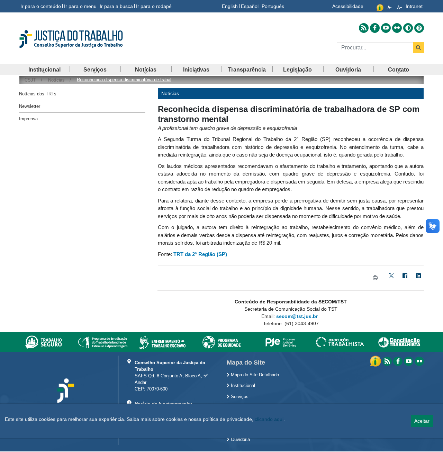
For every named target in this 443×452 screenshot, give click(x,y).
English (230, 6)
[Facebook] (404, 278)
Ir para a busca (116, 6)
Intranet (414, 6)
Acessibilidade (347, 6)
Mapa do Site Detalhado (254, 375)
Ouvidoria (239, 439)
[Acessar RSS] (364, 28)
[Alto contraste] (408, 28)
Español (250, 6)
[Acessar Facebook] (375, 28)
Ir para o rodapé (154, 6)
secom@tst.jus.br (297, 316)
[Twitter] (391, 278)
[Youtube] (408, 361)
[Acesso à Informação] (376, 361)
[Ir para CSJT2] (83, 39)
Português (273, 6)
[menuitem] (44, 69)
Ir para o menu (80, 6)
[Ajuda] (419, 28)
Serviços (238, 396)
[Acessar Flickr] (397, 28)
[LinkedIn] (418, 278)
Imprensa (28, 118)
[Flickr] (419, 361)
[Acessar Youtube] (386, 28)
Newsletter (29, 106)
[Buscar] (418, 47)
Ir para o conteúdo (40, 6)
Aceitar (422, 421)
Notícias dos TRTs (37, 93)
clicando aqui (269, 419)
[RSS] (387, 361)
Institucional (242, 385)
